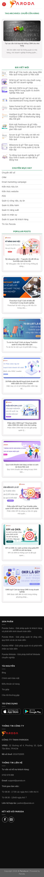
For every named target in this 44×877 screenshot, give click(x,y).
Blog (4, 673)
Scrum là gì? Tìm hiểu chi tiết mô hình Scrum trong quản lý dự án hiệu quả (24, 137)
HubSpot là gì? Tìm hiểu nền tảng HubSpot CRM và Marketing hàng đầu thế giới (24, 116)
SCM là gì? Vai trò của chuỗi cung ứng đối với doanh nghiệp (24, 81)
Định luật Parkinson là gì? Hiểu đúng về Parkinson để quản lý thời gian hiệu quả (25, 126)
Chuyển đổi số (8, 172)
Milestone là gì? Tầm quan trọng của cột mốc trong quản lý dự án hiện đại (24, 147)
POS (4, 196)
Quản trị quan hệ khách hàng (15, 219)
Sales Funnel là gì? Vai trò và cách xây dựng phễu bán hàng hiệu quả (25, 107)
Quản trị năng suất (10, 210)
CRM (4, 177)
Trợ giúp (5, 689)
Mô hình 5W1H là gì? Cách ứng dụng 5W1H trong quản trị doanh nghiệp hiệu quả (24, 90)
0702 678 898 (8, 775)
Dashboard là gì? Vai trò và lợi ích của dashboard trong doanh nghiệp (25, 99)
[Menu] (4, 4)
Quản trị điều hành (10, 205)
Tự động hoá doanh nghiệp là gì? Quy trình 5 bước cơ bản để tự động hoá (24, 157)
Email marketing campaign (14, 182)
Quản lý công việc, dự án (13, 200)
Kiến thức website (10, 191)
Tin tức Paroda (9, 224)
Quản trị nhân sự (9, 215)
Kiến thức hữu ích (10, 186)
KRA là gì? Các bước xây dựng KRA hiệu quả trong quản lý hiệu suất (25, 73)
